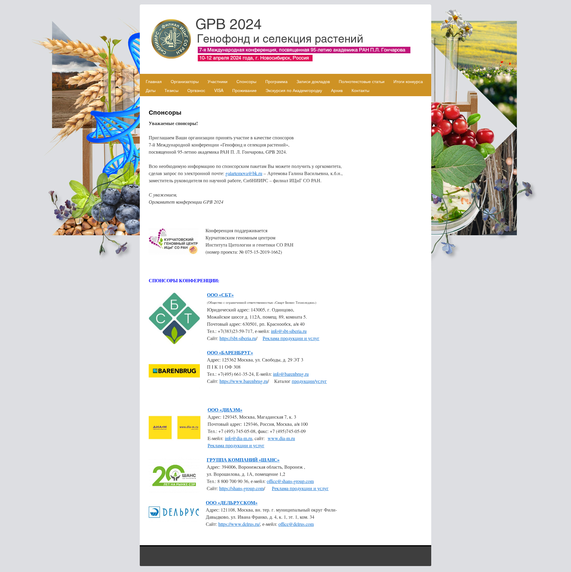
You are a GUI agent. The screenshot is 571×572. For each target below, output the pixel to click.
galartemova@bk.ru (243, 173)
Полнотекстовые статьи (362, 81)
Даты (151, 90)
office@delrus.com (296, 524)
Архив (337, 90)
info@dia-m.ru (238, 438)
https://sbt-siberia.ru (237, 338)
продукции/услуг (309, 381)
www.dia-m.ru (281, 438)
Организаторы (185, 81)
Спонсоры (246, 81)
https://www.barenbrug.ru (243, 381)
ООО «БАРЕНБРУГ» (230, 352)
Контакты (360, 90)
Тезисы (171, 90)
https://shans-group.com (241, 488)
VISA (218, 90)
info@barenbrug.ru (291, 374)
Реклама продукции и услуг (291, 338)
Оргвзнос (196, 90)
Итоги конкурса (408, 81)
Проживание (244, 90)
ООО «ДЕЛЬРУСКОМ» (232, 502)
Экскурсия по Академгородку (294, 90)
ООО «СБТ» (220, 294)
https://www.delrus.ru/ (239, 524)
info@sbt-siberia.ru (289, 331)
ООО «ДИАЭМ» (225, 409)
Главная (154, 81)
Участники (218, 81)
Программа (276, 81)
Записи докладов (313, 81)
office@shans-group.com (290, 481)
